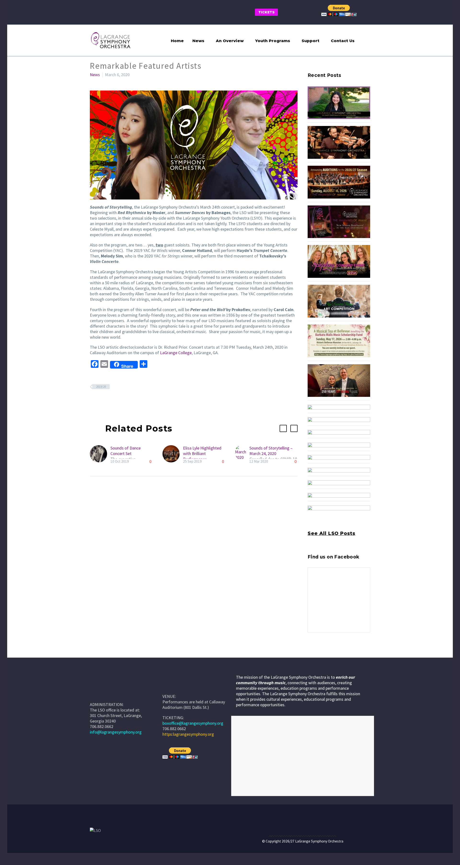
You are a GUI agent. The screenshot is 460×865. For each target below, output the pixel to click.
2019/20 (101, 387)
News (198, 41)
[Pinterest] (107, 401)
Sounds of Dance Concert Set (125, 450)
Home (177, 41)
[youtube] (328, 653)
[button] (365, 40)
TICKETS (266, 12)
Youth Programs (272, 41)
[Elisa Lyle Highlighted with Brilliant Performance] (172, 454)
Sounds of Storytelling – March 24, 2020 (271, 450)
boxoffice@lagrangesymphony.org (192, 723)
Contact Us (343, 41)
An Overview (230, 41)
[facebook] (310, 653)
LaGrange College (176, 352)
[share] (337, 653)
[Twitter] (100, 401)
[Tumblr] (114, 401)
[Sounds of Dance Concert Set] (100, 454)
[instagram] (319, 653)
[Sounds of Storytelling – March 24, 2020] (242, 454)
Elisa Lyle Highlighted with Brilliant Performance (202, 453)
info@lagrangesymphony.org (116, 732)
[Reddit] (129, 401)
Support (310, 41)
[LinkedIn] (122, 401)
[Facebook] (93, 401)
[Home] (169, 685)
